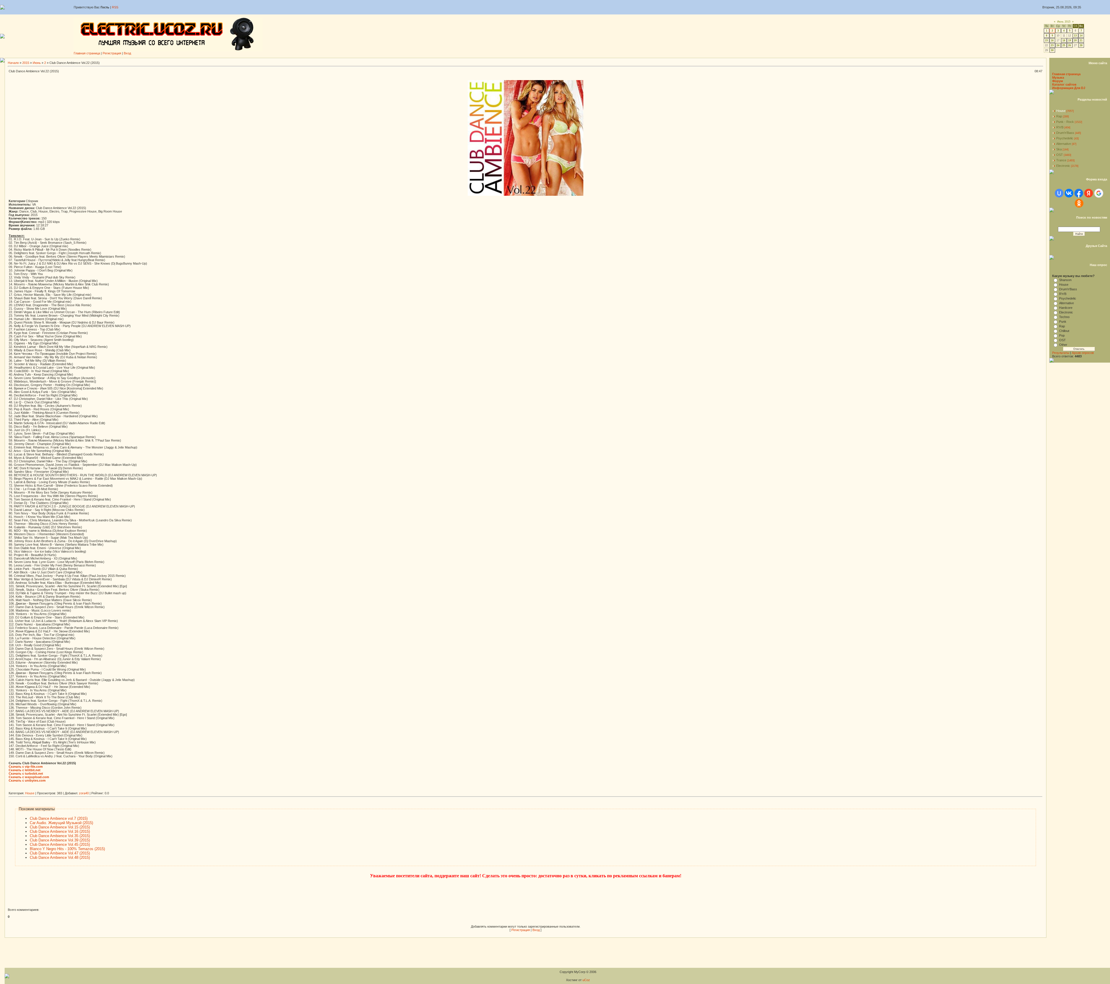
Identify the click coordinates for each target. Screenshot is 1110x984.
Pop (1062, 335)
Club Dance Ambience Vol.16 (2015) (60, 831)
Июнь (37, 62)
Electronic (1063, 165)
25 (1063, 45)
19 (1069, 40)
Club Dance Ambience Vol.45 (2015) (60, 844)
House (29, 793)
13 (1075, 35)
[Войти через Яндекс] (1088, 193)
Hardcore (1065, 307)
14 (1081, 35)
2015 (25, 62)
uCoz (586, 980)
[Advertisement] (114, 789)
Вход (127, 53)
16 (1052, 40)
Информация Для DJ (1068, 88)
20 (1075, 40)
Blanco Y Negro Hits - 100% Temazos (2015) (67, 849)
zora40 (84, 793)
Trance (1061, 160)
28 (1081, 45)
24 (1058, 45)
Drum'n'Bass (1065, 132)
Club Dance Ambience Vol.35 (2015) (60, 836)
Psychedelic (1064, 138)
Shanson (1065, 280)
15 (1046, 40)
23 (1052, 45)
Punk (1062, 321)
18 (1063, 40)
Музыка (1058, 77)
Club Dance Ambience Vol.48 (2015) (60, 857)
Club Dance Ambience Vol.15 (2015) (60, 827)
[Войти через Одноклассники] (1079, 203)
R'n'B (1059, 127)
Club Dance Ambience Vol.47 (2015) (60, 853)
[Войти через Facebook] (1078, 193)
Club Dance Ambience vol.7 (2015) (59, 818)
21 (1081, 40)
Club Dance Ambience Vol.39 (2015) (60, 840)
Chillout (1064, 331)
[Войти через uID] (1059, 193)
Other (1063, 344)
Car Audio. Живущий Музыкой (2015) (61, 823)
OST (1059, 154)
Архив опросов (1083, 353)
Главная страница (87, 53)
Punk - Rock (1065, 121)
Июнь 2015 (1063, 21)
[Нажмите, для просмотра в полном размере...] (525, 194)
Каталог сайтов (1064, 84)
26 (1069, 45)
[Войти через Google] (1098, 193)
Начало (13, 62)
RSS (115, 7)
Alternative (1063, 143)
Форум (1057, 81)
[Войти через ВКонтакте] (1069, 193)
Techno (1064, 317)
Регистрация (112, 53)
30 (1052, 50)
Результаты (1060, 353)
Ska (1059, 149)
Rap (1059, 116)
